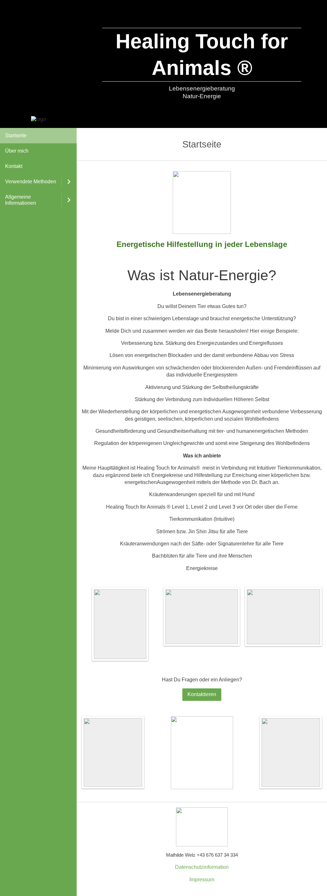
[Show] (69, 181)
